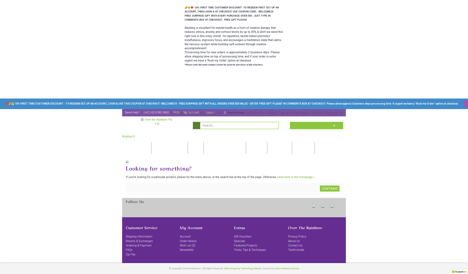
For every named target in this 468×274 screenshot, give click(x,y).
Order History (188, 241)
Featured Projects (245, 245)
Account (185, 236)
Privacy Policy (297, 236)
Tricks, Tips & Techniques (250, 250)
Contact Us (295, 245)
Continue (330, 188)
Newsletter (187, 250)
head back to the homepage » (296, 177)
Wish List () (187, 245)
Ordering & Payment (138, 245)
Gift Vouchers (242, 236)
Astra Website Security (287, 268)
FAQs (129, 250)
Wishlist (128, 136)
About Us (294, 241)
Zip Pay (130, 254)
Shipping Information (139, 236)
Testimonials (296, 250)
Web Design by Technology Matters (243, 268)
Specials (239, 241)
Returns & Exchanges (139, 241)
